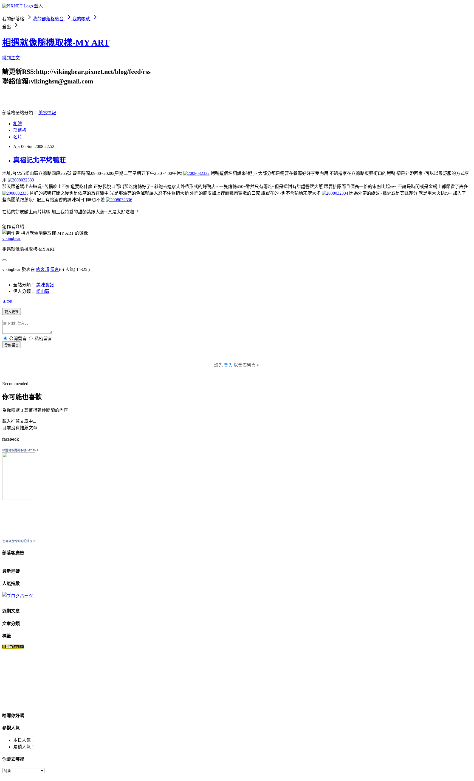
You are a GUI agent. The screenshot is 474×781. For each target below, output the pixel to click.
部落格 (19, 130)
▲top (7, 301)
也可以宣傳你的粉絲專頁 (18, 541)
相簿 (17, 123)
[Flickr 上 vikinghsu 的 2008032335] (15, 193)
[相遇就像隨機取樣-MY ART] (18, 498)
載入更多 (11, 312)
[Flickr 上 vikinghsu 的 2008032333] (21, 180)
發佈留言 (11, 345)
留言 (54, 269)
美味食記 (45, 284)
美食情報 (47, 112)
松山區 (42, 291)
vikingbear (11, 238)
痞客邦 (42, 269)
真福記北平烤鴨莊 (39, 160)
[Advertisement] (66, 93)
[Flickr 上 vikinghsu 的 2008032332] (196, 173)
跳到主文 (11, 57)
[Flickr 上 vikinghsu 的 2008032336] (119, 199)
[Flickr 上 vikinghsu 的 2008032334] (335, 193)
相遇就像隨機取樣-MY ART (55, 42)
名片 (17, 137)
